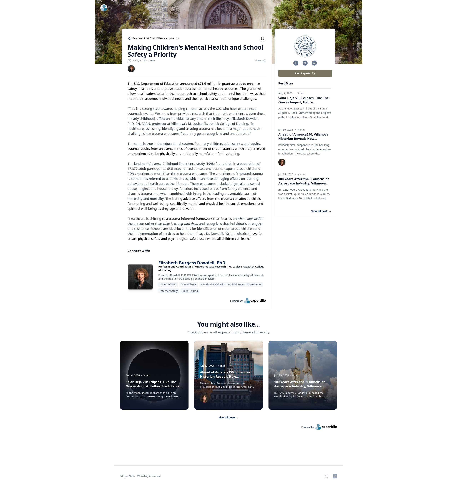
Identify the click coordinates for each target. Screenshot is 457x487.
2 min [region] (151, 60)
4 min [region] (301, 129)
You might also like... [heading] (228, 324)
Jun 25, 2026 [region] (285, 174)
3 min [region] (300, 93)
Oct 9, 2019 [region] (138, 60)
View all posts (229, 417)
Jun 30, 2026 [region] (285, 129)
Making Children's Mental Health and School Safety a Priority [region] (195, 51)
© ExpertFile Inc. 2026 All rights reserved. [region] (140, 476)
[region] (197, 161)
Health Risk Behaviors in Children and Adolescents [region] (231, 284)
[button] (295, 63)
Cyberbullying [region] (168, 284)
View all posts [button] (321, 211)
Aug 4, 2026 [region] (285, 93)
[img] (131, 68)
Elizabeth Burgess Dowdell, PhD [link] (191, 263)
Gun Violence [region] (189, 284)
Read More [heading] (285, 83)
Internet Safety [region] (169, 291)
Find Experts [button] (302, 73)
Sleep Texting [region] (190, 291)
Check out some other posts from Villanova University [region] (228, 332)
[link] (131, 68)
